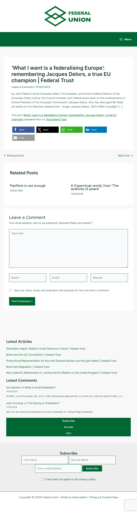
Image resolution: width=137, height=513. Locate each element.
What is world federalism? (40, 387)
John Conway (14, 403)
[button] (23, 130)
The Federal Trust (56, 119)
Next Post (125, 155)
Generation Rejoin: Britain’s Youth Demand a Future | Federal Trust (45, 348)
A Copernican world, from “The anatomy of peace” (95, 187)
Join (68, 433)
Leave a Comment (22, 87)
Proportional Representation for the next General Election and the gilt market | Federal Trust (61, 360)
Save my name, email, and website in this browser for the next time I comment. (62, 290)
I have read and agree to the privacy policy (70, 479)
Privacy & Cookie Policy (104, 497)
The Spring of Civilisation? (43, 403)
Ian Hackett (13, 387)
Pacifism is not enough (28, 186)
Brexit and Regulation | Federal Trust (28, 366)
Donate (68, 427)
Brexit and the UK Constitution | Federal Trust (33, 354)
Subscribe (68, 420)
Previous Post (14, 155)
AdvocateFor (80, 497)
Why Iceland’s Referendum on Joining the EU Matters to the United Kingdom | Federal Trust (61, 372)
